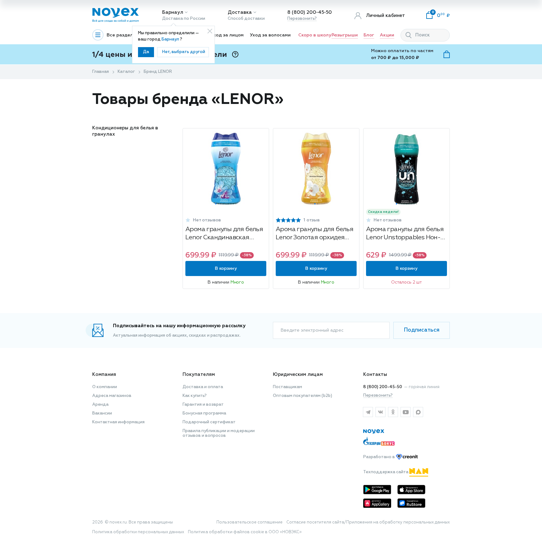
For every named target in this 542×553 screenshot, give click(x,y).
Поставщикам (287, 387)
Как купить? (195, 396)
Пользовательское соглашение (249, 522)
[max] (418, 412)
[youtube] (405, 412)
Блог (369, 35)
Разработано (379, 457)
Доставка (240, 12)
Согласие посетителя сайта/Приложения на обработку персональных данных (368, 522)
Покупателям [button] (199, 374)
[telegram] (368, 412)
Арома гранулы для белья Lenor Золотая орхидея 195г (314, 234)
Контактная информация (118, 422)
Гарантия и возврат (203, 405)
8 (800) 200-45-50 (309, 12)
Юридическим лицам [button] (298, 374)
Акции (387, 35)
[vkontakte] (380, 412)
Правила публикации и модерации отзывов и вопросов (219, 433)
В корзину (225, 268)
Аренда (100, 405)
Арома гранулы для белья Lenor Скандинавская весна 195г (224, 234)
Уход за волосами (270, 35)
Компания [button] (104, 374)
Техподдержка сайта (386, 472)
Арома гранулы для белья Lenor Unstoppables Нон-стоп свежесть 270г (405, 234)
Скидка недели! (383, 212)
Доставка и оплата (203, 387)
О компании (104, 387)
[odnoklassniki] (393, 412)
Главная (100, 72)
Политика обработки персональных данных (138, 532)
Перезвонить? (302, 19)
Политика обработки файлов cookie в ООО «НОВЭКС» (245, 532)
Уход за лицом (227, 35)
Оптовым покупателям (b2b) (302, 396)
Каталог (126, 72)
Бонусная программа (204, 413)
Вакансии (102, 413)
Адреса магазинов (111, 396)
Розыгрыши (345, 35)
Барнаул (172, 12)
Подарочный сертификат (209, 422)
